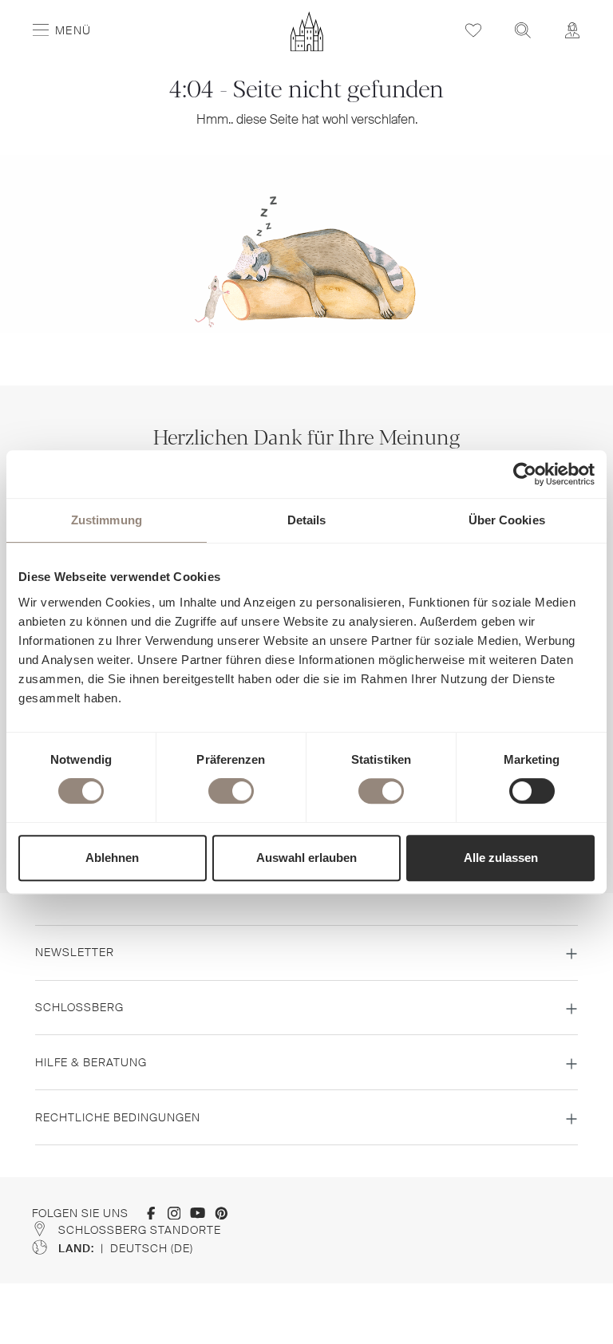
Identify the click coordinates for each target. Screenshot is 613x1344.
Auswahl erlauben (306, 857)
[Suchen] (523, 30)
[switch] (231, 791)
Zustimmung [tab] (106, 520)
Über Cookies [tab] (507, 520)
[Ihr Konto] (572, 30)
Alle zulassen (501, 857)
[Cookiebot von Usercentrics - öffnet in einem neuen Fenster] (525, 474)
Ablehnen (112, 857)
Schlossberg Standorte (139, 1230)
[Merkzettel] (473, 30)
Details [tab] (306, 520)
